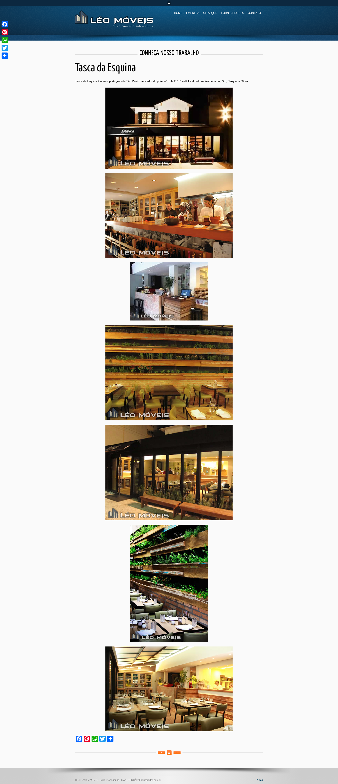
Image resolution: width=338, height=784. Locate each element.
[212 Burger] (177, 752)
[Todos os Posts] (169, 752)
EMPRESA (192, 12)
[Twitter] (5, 48)
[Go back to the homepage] (114, 28)
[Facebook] (5, 24)
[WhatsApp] (5, 40)
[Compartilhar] (5, 56)
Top (261, 780)
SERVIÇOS (210, 12)
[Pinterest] (5, 32)
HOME (178, 12)
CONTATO (254, 12)
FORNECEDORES (232, 12)
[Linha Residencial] (161, 752)
